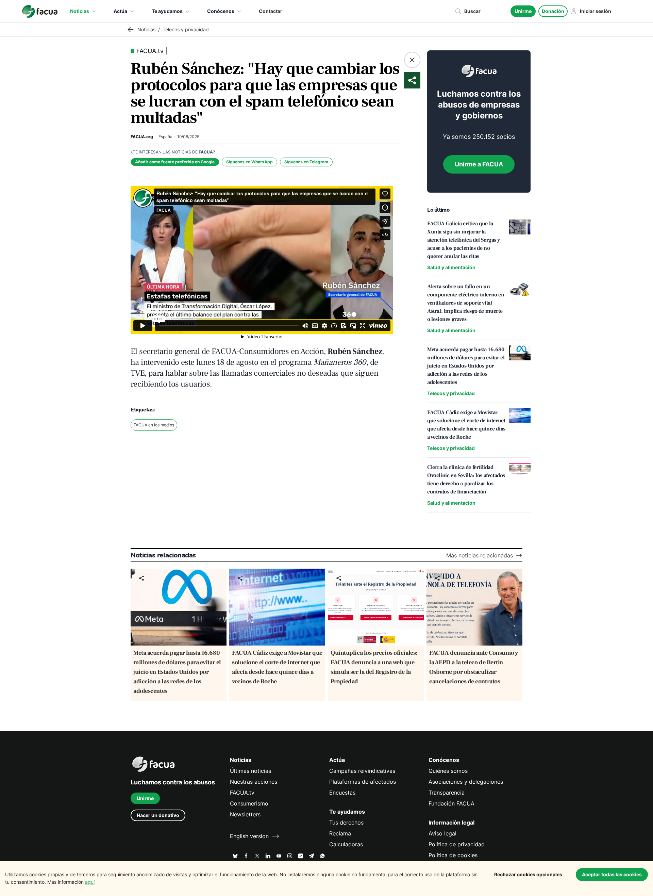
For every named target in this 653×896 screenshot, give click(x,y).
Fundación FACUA (451, 803)
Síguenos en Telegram (306, 161)
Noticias (79, 11)
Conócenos (220, 11)
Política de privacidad (457, 844)
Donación (553, 11)
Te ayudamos (167, 11)
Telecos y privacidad (451, 393)
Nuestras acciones (253, 781)
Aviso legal (442, 833)
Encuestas (342, 792)
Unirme (523, 11)
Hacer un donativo (158, 815)
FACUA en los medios (154, 424)
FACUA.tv (242, 792)
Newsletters (245, 814)
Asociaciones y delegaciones (466, 781)
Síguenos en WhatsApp (249, 161)
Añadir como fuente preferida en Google (175, 161)
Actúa (120, 11)
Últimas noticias (250, 770)
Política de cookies (453, 855)
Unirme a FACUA (479, 164)
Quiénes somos (448, 770)
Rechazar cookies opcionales (528, 874)
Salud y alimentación (451, 267)
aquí (90, 882)
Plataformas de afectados (362, 781)
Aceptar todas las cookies (612, 874)
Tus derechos (346, 822)
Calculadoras (346, 844)
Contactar (270, 11)
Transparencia (447, 792)
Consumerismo (249, 803)
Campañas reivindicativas (362, 770)
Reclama (340, 833)
